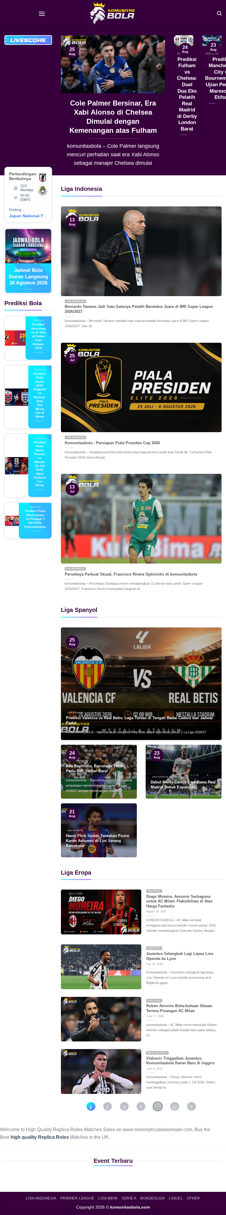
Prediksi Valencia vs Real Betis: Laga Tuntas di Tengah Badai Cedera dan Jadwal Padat (139, 720)
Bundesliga (152, 1198)
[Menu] (41, 13)
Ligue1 (176, 1198)
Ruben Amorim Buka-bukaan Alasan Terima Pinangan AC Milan (179, 1008)
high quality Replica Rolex (40, 1137)
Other (193, 1198)
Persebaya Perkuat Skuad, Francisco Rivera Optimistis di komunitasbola (131, 574)
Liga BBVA (108, 1198)
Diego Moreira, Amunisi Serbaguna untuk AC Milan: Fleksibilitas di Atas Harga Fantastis (179, 901)
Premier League (77, 1198)
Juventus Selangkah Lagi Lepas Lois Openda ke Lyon (179, 956)
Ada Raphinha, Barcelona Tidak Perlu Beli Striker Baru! (94, 768)
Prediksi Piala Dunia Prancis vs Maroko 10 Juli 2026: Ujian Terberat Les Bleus (40, 464)
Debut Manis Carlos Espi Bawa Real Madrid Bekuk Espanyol (183, 784)
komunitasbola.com (130, 1207)
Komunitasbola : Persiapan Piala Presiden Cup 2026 (112, 443)
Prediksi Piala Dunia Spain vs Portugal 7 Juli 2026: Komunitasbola (35, 518)
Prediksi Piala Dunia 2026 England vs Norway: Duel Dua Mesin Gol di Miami (40, 395)
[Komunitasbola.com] (113, 13)
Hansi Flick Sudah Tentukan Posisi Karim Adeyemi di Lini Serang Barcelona (97, 841)
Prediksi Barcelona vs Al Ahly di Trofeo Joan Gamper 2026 (38, 336)
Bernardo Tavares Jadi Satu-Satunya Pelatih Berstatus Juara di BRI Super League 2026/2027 (139, 309)
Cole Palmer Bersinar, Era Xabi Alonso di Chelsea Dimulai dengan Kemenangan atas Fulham (113, 116)
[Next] (155, 105)
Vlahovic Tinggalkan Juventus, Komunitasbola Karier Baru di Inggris (180, 1060)
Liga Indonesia (41, 1198)
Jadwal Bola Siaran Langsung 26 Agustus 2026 (28, 276)
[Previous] (70, 105)
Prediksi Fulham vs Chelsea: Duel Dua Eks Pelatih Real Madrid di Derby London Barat (187, 94)
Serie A (129, 1198)
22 (174, 1106)
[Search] (219, 13)
